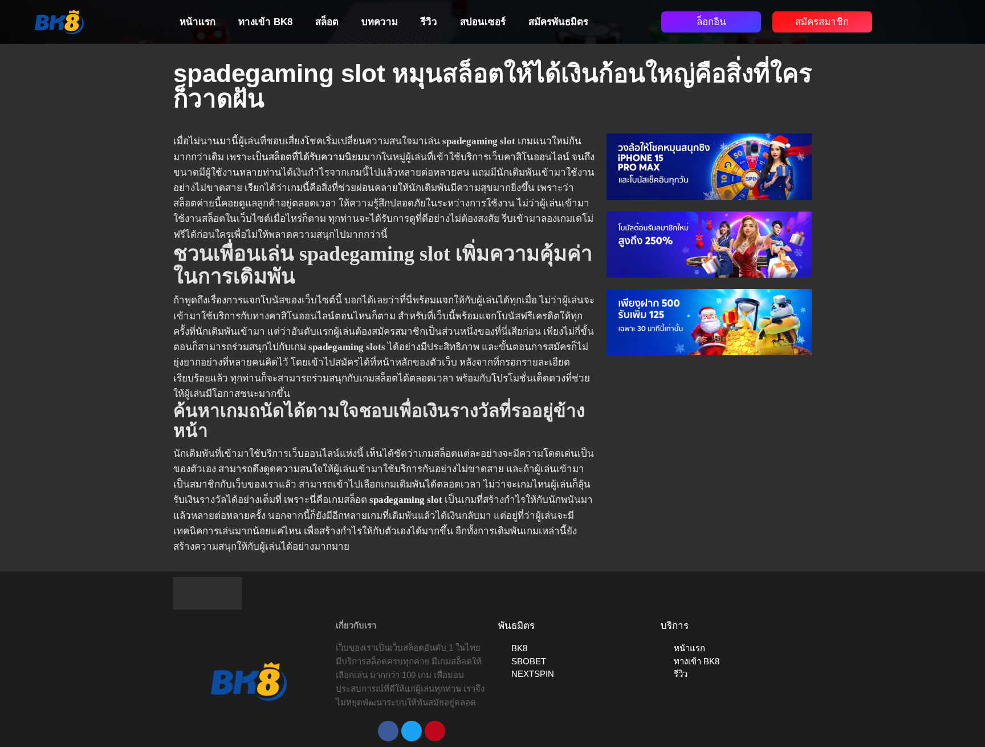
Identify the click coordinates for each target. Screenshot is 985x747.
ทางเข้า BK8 (265, 22)
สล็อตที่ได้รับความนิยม (316, 157)
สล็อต (327, 22)
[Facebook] (388, 731)
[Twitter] (411, 731)
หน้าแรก (197, 22)
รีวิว (429, 22)
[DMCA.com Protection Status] (207, 592)
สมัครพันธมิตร (558, 22)
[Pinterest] (435, 731)
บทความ (379, 22)
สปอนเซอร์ (483, 22)
